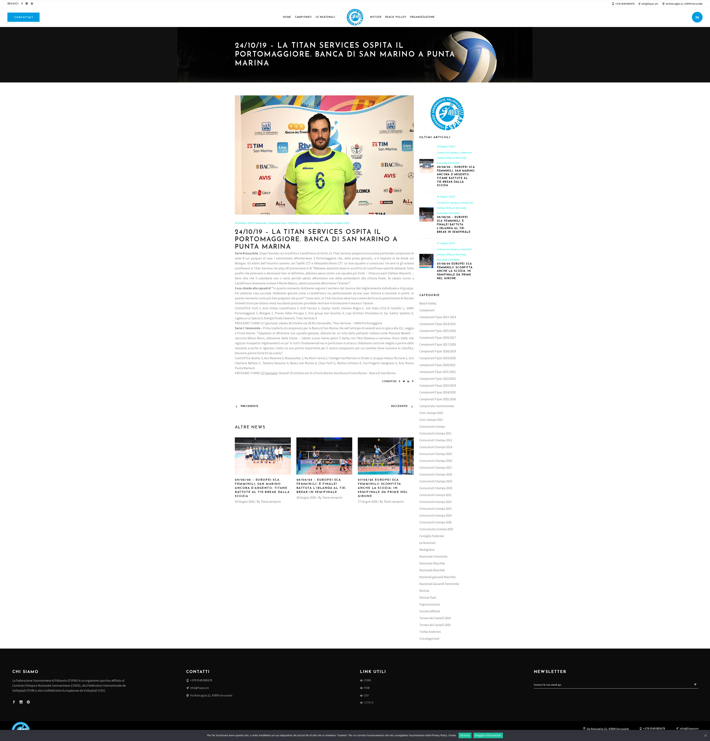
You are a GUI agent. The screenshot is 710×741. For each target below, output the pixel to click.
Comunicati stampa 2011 (435, 433)
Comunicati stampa (310, 223)
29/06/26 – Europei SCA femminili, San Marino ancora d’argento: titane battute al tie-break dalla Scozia (262, 488)
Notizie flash (427, 597)
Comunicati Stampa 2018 (435, 474)
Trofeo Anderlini (430, 632)
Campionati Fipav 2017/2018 (437, 344)
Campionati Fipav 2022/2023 (437, 379)
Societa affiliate (429, 611)
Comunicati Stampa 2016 (435, 461)
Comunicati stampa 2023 (435, 509)
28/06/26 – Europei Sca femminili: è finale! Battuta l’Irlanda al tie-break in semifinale (454, 225)
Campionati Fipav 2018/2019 (437, 351)
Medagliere (427, 550)
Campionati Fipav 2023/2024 (437, 385)
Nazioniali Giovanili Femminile (439, 584)
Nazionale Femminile (448, 163)
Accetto (465, 735)
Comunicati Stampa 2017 (435, 468)
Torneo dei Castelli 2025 (435, 625)
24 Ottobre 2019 (244, 223)
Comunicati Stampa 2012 (435, 440)
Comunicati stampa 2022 (435, 502)
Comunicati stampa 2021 (435, 495)
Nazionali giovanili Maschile (437, 577)
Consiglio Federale (431, 536)
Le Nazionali (458, 157)
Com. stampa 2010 (431, 413)
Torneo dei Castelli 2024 (435, 618)
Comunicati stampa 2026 (435, 522)
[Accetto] (705, 735)
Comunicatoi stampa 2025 (436, 529)
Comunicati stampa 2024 (435, 515)
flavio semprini (271, 502)
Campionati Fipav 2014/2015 (437, 324)
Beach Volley (427, 303)
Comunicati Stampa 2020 (435, 488)
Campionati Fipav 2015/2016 (437, 331)
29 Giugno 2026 (244, 502)
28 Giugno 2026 (306, 497)
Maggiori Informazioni (488, 735)
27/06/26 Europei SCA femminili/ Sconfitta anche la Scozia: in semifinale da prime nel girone (383, 488)
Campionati (260, 223)
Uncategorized (429, 639)
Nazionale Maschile (432, 563)
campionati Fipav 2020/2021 (437, 365)
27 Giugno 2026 (367, 502)
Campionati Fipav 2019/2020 (283, 223)
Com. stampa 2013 (431, 420)
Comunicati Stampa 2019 (335, 223)
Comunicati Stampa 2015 (435, 454)
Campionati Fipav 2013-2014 (437, 317)
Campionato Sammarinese (436, 406)
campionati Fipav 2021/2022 (437, 372)
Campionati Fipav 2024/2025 (437, 392)
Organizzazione (429, 604)
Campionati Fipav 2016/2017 (437, 338)
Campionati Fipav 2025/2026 (437, 399)
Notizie (424, 591)
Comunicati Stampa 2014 (435, 447)
